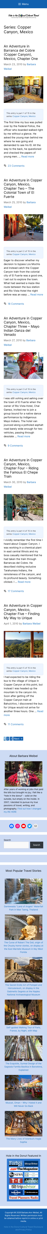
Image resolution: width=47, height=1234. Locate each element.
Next (18, 738)
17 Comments (16, 591)
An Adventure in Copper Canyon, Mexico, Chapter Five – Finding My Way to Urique (23, 611)
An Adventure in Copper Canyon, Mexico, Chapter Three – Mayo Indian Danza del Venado (23, 326)
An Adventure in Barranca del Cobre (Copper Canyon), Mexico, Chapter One (21, 52)
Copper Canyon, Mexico (24, 116)
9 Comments (15, 445)
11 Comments (16, 724)
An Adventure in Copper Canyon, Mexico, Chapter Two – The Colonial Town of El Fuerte (23, 188)
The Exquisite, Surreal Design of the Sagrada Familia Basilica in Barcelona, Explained (23, 1066)
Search (7, 840)
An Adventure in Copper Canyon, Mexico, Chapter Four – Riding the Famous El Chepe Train (23, 468)
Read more (27, 156)
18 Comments (16, 303)
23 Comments (16, 165)
